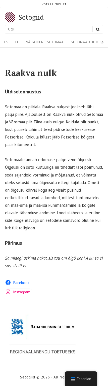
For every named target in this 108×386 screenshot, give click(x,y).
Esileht (11, 42)
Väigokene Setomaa (45, 42)
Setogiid (31, 17)
